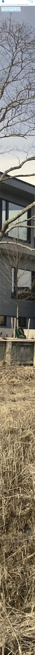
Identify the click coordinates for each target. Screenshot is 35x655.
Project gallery (10, 4)
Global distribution (30, 0)
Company (5, 4)
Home (3, 4)
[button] (31, 2)
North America (14, 4)
